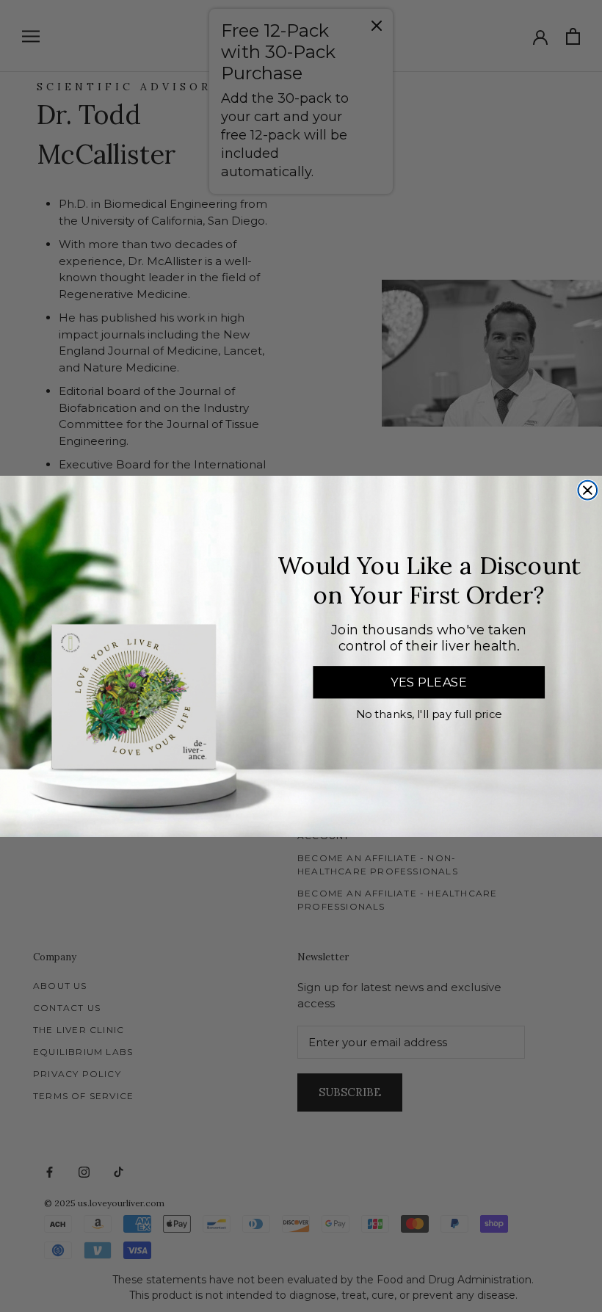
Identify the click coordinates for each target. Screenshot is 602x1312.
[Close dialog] (587, 489)
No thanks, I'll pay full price (428, 714)
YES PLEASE (429, 682)
